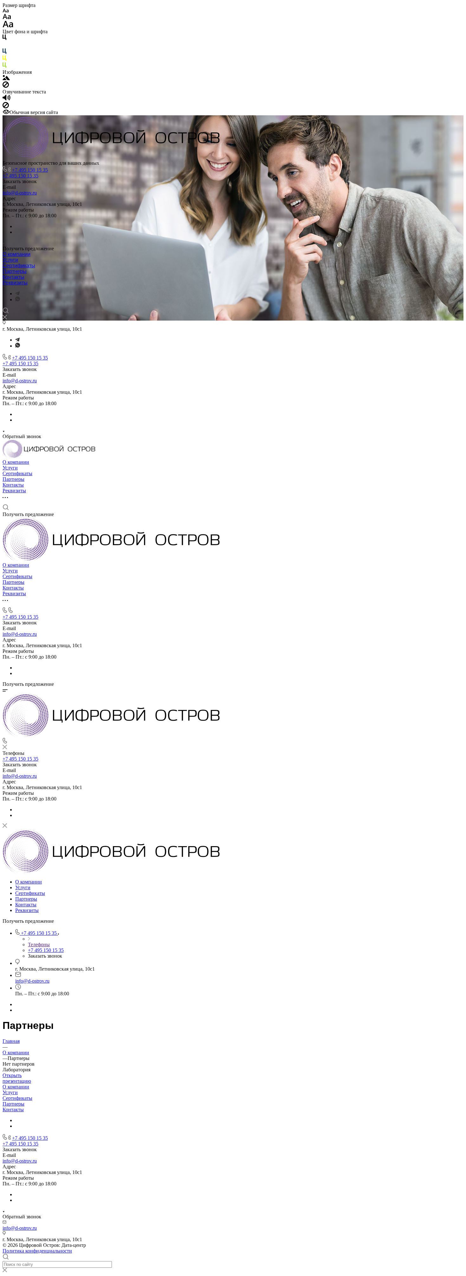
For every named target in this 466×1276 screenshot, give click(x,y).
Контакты (13, 277)
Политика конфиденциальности (37, 1251)
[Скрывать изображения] (6, 86)
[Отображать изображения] (6, 78)
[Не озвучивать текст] (6, 106)
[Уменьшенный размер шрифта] (6, 11)
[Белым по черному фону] (4, 45)
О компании (16, 254)
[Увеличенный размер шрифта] (8, 26)
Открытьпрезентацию (17, 1078)
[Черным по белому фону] (4, 38)
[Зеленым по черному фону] (4, 66)
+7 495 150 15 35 (30, 170)
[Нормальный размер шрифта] (7, 17)
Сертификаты (19, 265)
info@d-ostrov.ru (20, 192)
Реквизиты (15, 282)
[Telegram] (17, 293)
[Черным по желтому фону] (4, 59)
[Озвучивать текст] (6, 99)
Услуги (10, 260)
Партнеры (15, 271)
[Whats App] (17, 299)
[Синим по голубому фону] (4, 52)
